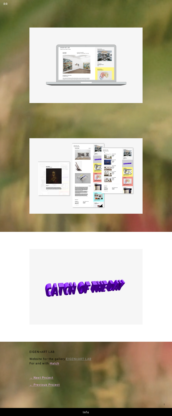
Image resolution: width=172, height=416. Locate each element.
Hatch (54, 363)
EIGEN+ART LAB (79, 359)
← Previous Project (44, 384)
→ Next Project (41, 377)
